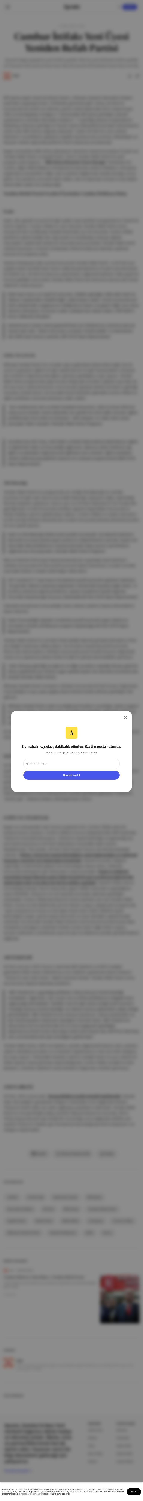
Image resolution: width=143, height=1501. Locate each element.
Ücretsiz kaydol (71, 775)
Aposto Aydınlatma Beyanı (32, 1494)
